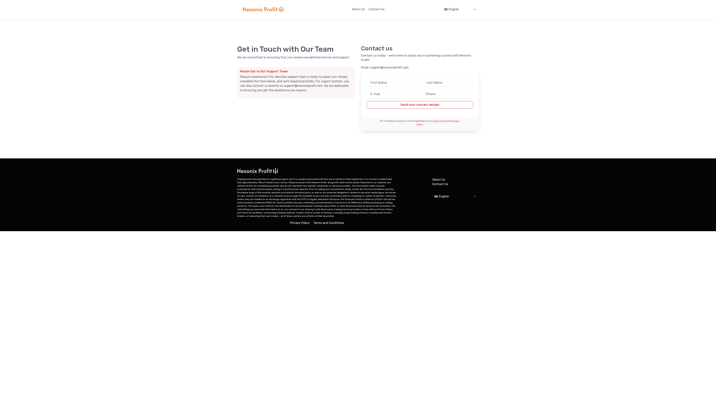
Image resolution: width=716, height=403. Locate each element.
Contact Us (376, 9)
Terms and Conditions (328, 223)
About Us (358, 9)
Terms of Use (439, 121)
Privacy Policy (300, 223)
